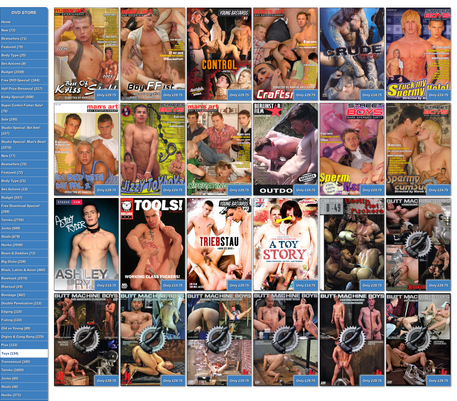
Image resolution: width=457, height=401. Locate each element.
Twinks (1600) (12, 370)
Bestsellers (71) (14, 39)
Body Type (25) (13, 55)
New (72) (8, 30)
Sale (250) (9, 119)
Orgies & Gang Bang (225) (22, 337)
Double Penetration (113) (21, 303)
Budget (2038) (12, 72)
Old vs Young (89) (15, 328)
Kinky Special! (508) (17, 97)
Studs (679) (10, 237)
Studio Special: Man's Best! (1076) (23, 144)
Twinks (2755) (12, 220)
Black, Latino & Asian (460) (23, 270)
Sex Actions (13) (14, 189)
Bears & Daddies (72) (18, 253)
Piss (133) (9, 345)
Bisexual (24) (12, 287)
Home (6, 22)
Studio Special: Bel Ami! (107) (20, 130)
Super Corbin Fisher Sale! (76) (22, 108)
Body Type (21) (13, 181)
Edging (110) (11, 312)
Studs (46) (9, 387)
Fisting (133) (11, 320)
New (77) (8, 156)
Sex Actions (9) (13, 64)
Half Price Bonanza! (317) (21, 89)
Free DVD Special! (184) (20, 80)
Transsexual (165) (15, 362)
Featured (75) (12, 47)
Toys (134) (9, 353)
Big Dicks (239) (13, 262)
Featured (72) (12, 172)
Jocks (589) (10, 228)
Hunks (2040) (12, 245)
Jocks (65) (9, 378)
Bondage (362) (13, 295)
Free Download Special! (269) (20, 208)
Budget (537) (11, 197)
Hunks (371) (11, 395)
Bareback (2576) (14, 278)
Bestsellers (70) (14, 164)
